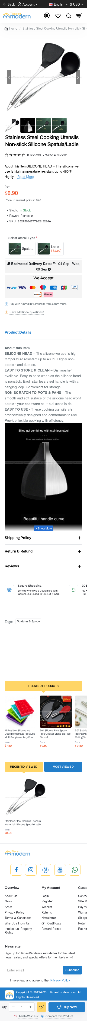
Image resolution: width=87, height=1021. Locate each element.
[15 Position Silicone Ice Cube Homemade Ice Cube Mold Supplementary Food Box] (21, 712)
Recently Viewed (24, 766)
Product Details (18, 332)
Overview (12, 888)
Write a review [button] (55, 155)
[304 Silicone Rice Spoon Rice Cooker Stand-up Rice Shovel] (56, 712)
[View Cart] (79, 15)
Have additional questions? (27, 312)
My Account (51, 888)
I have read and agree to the (39, 980)
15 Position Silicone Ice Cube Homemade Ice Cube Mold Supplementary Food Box (20, 734)
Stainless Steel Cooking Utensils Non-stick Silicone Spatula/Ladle (23, 823)
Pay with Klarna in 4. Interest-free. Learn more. (38, 303)
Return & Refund (19, 551)
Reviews (12, 566)
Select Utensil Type (21, 238)
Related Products (43, 686)
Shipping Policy (18, 538)
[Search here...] (68, 15)
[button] (9, 77)
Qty (4, 1007)
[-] (13, 1007)
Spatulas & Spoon (28, 621)
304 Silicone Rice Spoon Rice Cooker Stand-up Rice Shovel (55, 734)
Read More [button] (25, 176)
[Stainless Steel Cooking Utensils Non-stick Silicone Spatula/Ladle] (25, 797)
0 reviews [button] (34, 155)
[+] (31, 1007)
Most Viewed (63, 766)
